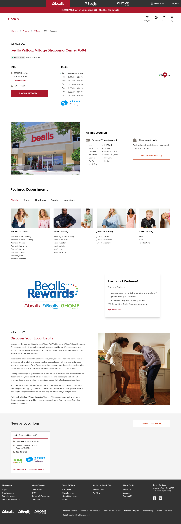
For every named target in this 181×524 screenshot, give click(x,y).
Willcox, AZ (18, 44)
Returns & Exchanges (42, 506)
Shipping (36, 509)
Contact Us (128, 506)
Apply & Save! (99, 499)
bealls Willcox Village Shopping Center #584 (55, 50)
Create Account (9, 502)
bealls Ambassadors (11, 509)
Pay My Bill (98, 502)
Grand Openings (70, 506)
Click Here (106, 10)
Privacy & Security (71, 520)
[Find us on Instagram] (160, 507)
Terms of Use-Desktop (94, 520)
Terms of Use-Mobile (117, 520)
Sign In (5, 499)
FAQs (35, 502)
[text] (55, 58)
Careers (126, 502)
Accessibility (157, 520)
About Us (127, 499)
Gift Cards (67, 499)
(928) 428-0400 (22, 462)
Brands (65, 509)
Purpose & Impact (139, 520)
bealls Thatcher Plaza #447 (26, 445)
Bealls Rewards (9, 506)
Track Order (37, 499)
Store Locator (68, 502)
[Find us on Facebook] (154, 507)
